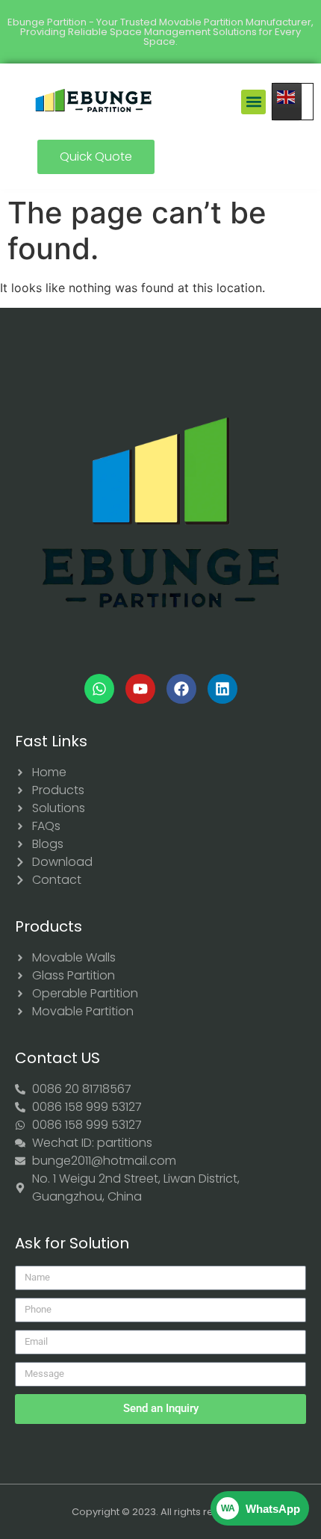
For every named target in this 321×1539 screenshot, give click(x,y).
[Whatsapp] (99, 689)
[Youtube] (140, 689)
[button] (253, 102)
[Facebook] (181, 689)
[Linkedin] (222, 689)
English (293, 101)
